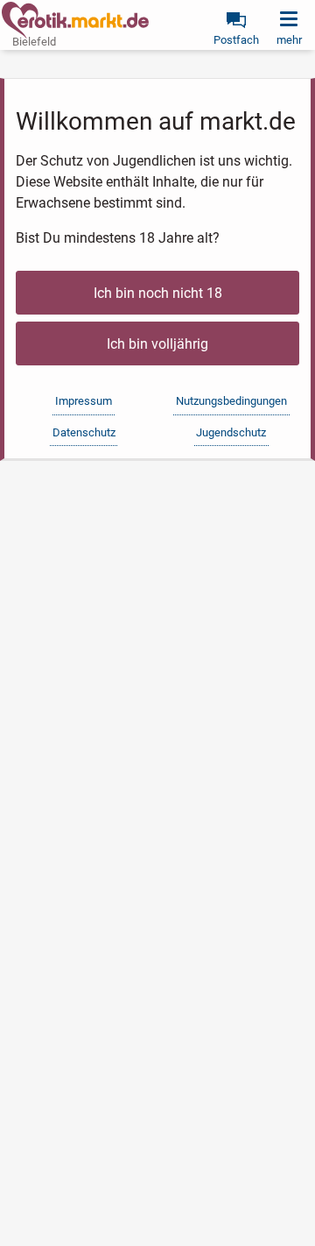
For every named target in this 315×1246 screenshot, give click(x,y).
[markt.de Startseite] (75, 20)
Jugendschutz (231, 432)
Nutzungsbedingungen (231, 400)
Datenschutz (84, 432)
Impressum (83, 400)
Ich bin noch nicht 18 (158, 293)
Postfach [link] (236, 39)
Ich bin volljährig (157, 344)
